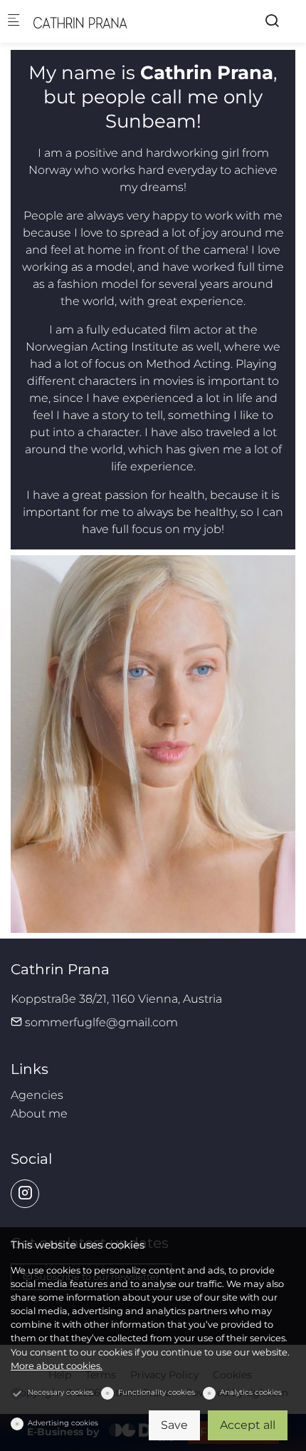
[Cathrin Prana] (90, 21)
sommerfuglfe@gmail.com (100, 1022)
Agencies (37, 1095)
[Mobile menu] (13, 21)
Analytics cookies (251, 1392)
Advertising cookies (63, 1422)
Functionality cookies (156, 1392)
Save (174, 1425)
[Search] (272, 21)
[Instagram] (25, 1193)
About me (39, 1113)
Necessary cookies (60, 1392)
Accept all (247, 1425)
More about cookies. (56, 1365)
